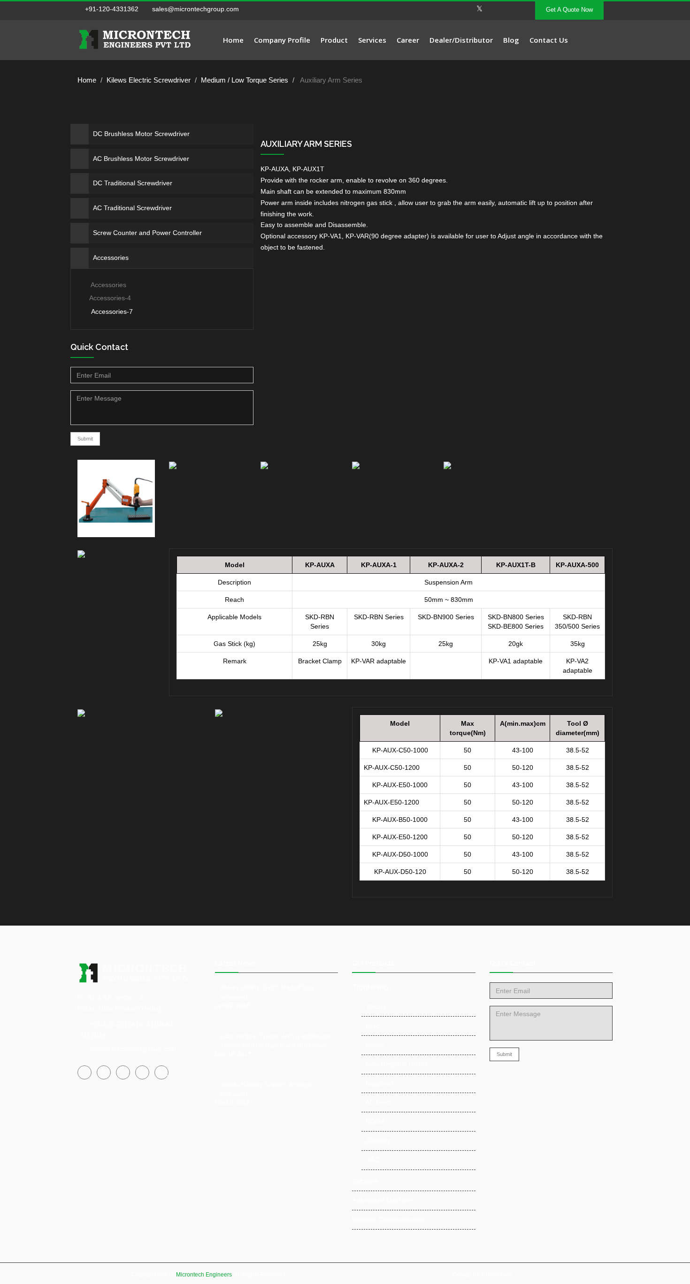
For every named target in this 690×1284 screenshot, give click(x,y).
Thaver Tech (496, 1274)
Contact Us (548, 40)
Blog (511, 40)
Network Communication (388, 1219)
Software (365, 1181)
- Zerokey (375, 1140)
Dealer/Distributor (461, 40)
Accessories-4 (110, 298)
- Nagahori (377, 1083)
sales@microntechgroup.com (194, 9)
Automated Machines (383, 1200)
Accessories (111, 257)
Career (408, 40)
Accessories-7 (112, 311)
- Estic (370, 1025)
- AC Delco (377, 1102)
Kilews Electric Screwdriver (149, 80)
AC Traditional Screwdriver (132, 208)
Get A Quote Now (569, 9)
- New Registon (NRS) (394, 1064)
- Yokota (373, 1006)
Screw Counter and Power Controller (147, 232)
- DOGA (373, 1121)
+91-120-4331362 (111, 9)
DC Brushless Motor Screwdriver (141, 133)
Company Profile (282, 40)
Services (372, 40)
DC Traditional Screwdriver (132, 183)
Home (233, 40)
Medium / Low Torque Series (244, 80)
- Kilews (372, 1044)
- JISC (370, 1159)
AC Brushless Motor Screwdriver (141, 158)
